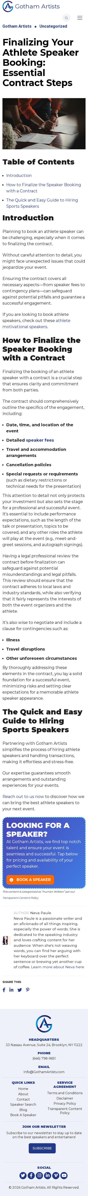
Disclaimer (64, 1098)
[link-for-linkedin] (47, 1175)
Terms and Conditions (64, 1093)
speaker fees (40, 440)
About (23, 1094)
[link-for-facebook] (31, 1175)
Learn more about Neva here (57, 967)
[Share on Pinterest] (27, 990)
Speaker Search (23, 1104)
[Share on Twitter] (19, 990)
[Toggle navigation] (80, 18)
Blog (23, 1110)
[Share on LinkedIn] (11, 990)
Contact (23, 1099)
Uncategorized (53, 26)
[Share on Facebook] (3, 990)
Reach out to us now (23, 796)
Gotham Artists (37, 6)
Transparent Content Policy (20, 897)
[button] (44, 853)
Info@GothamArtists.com (44, 1072)
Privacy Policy (65, 1103)
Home (23, 1089)
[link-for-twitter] (23, 1175)
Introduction (19, 175)
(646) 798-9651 (44, 1058)
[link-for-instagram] (39, 1175)
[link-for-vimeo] (55, 1175)
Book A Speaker (23, 1115)
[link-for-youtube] (64, 1175)
